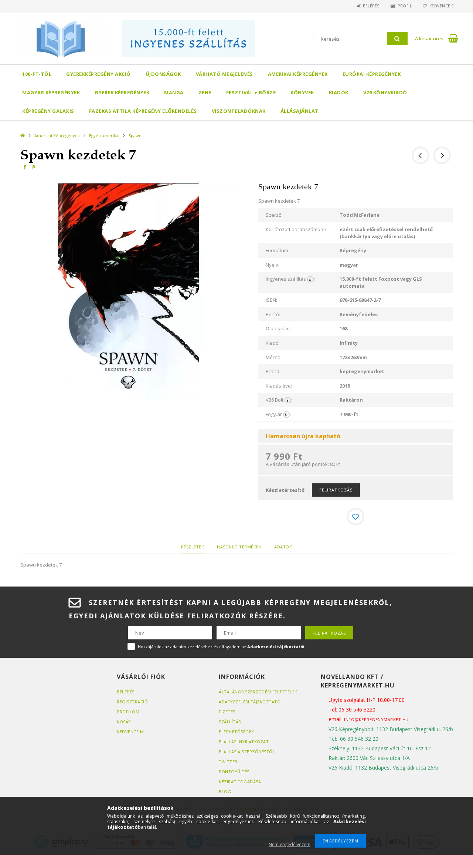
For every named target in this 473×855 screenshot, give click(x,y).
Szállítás (230, 721)
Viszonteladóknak (239, 111)
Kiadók (338, 92)
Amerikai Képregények (298, 74)
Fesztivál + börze (251, 92)
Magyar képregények (51, 92)
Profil (405, 6)
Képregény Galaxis (48, 111)
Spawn (135, 135)
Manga (174, 92)
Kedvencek (441, 6)
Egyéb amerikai (104, 135)
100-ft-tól (36, 74)
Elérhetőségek (236, 731)
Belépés (371, 6)
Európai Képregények (372, 74)
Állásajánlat (299, 111)
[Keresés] (397, 38)
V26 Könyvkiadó (385, 92)
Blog (225, 791)
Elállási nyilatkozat (244, 741)
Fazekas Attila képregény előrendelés (143, 111)
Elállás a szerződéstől (247, 751)
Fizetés (227, 711)
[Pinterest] (33, 167)
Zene (204, 92)
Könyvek (302, 92)
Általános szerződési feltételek (258, 692)
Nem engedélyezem (289, 844)
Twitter (228, 761)
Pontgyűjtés (234, 771)
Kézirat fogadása (240, 781)
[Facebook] (24, 167)
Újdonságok (163, 74)
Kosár (124, 721)
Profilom (128, 711)
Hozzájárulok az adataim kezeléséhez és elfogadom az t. (222, 646)
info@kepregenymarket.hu (376, 719)
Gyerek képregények (122, 92)
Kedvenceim (130, 731)
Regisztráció (132, 701)
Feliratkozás (336, 490)
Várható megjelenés (224, 74)
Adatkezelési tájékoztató (249, 701)
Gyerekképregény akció (98, 74)
